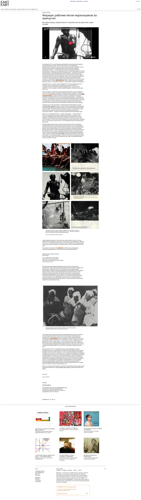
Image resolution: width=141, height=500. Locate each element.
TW (54, 399)
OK (87, 493)
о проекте (64, 482)
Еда (10, 9)
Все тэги (37, 474)
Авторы (37, 479)
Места (29, 9)
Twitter (80, 470)
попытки (79, 359)
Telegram (70, 470)
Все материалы (39, 472)
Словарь (19, 9)
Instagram (64, 470)
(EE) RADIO (73, 1)
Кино (27, 9)
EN (137, 1)
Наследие (13, 9)
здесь (67, 232)
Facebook (58, 470)
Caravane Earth (69, 479)
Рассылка (38, 481)
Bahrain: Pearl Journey (64, 367)
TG (50, 399)
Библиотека (35, 9)
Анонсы (2, 9)
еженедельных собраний (48, 106)
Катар (48, 12)
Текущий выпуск (40, 471)
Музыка (23, 9)
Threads (75, 470)
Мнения (6, 9)
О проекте (38, 480)
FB (52, 399)
